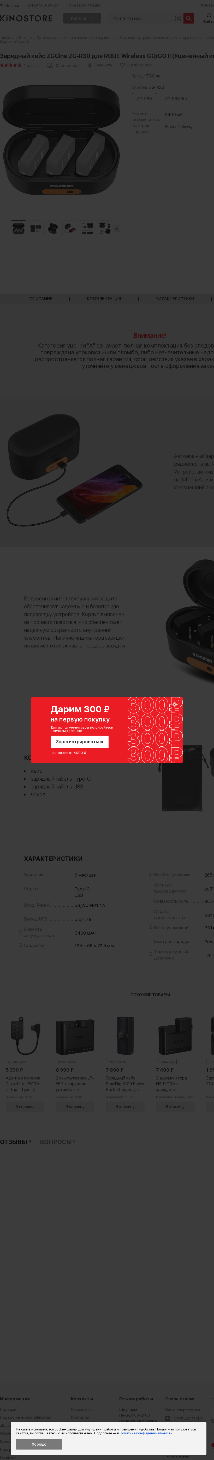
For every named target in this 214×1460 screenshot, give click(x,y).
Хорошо (39, 1444)
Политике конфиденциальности (146, 1433)
